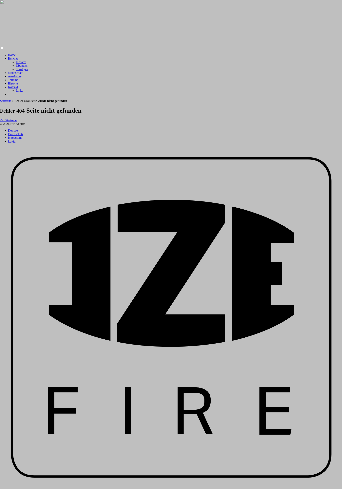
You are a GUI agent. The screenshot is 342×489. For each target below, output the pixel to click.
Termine (13, 80)
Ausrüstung (15, 76)
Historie (13, 83)
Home (12, 55)
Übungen (22, 65)
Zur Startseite (8, 120)
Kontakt (13, 87)
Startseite (5, 101)
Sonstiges (22, 69)
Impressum (15, 137)
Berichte (13, 58)
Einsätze (21, 62)
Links (19, 90)
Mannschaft (15, 72)
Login (11, 141)
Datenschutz (15, 134)
